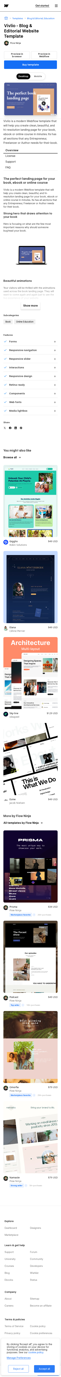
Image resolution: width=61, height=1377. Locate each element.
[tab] (30, 150)
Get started (42, 5)
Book (8, 321)
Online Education (24, 321)
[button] (56, 5)
